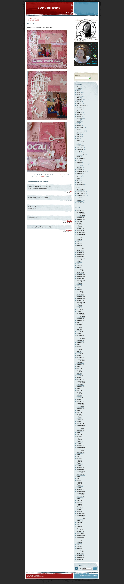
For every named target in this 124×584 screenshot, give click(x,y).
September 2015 (81, 386)
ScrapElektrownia (81, 171)
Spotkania (79, 182)
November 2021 (81, 254)
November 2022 (81, 234)
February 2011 (80, 487)
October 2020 (80, 278)
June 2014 (79, 414)
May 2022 (79, 243)
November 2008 (81, 535)
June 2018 (79, 326)
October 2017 (80, 340)
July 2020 (79, 283)
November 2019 (81, 298)
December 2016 (81, 359)
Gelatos (79, 125)
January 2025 (80, 210)
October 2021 (80, 256)
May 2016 (79, 372)
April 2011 (79, 484)
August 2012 (80, 454)
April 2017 (79, 351)
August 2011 (80, 476)
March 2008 (80, 550)
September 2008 (81, 539)
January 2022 (80, 250)
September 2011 (81, 474)
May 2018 (79, 328)
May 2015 (79, 394)
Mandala (79, 144)
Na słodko (31, 23)
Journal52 (79, 132)
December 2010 (81, 491)
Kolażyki (79, 136)
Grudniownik (80, 127)
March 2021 (80, 269)
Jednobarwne (80, 131)
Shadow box (80, 173)
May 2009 (79, 526)
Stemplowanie (80, 184)
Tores (95, 575)
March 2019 (80, 309)
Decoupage (80, 109)
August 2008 (80, 541)
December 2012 (81, 447)
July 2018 (79, 324)
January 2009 (80, 533)
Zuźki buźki (79, 202)
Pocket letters (80, 158)
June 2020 (79, 285)
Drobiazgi (79, 118)
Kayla (70, 191)
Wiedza (79, 197)
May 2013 (79, 438)
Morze (78, 151)
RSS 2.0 (42, 176)
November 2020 (81, 276)
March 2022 (80, 247)
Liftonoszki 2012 (81, 142)
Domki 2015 (80, 114)
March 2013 (80, 441)
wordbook (79, 199)
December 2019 (81, 296)
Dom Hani (79, 112)
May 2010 (79, 504)
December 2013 (81, 425)
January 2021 (80, 272)
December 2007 (81, 555)
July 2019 (79, 305)
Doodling (79, 116)
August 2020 (80, 282)
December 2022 (81, 232)
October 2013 (80, 429)
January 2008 (80, 553)
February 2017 (80, 355)
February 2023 (80, 228)
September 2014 (81, 408)
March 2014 (80, 419)
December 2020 (81, 274)
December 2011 (81, 469)
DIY (77, 110)
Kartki (78, 134)
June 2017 (79, 348)
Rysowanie (79, 167)
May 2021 (79, 265)
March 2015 (80, 397)
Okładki (79, 156)
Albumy (79, 92)
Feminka (79, 121)
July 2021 (79, 261)
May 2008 (79, 546)
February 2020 (80, 293)
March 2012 (80, 463)
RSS (79, 568)
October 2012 (80, 451)
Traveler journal (81, 191)
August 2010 (80, 498)
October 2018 (80, 318)
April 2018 (79, 329)
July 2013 (79, 434)
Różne (78, 166)
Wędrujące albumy (81, 195)
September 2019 (81, 302)
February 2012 (80, 465)
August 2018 (80, 322)
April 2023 (79, 227)
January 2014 (80, 423)
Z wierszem (80, 200)
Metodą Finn (80, 145)
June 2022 (79, 241)
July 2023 (79, 221)
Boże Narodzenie (81, 105)
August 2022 (80, 238)
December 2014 (81, 403)
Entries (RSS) (30, 576)
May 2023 (79, 225)
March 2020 (80, 291)
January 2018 (80, 335)
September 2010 (81, 496)
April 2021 (79, 267)
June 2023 (79, 223)
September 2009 (81, 519)
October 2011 (80, 473)
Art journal (79, 96)
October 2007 (80, 559)
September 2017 (81, 342)
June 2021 (79, 263)
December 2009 (81, 513)
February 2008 (80, 552)
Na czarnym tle (80, 155)
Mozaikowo (80, 153)
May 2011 (79, 482)
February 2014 (80, 421)
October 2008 (80, 537)
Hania (78, 129)
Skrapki (61, 174)
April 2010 (79, 506)
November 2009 (81, 515)
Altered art (79, 94)
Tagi (78, 188)
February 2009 (80, 531)
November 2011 (81, 471)
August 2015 (80, 388)
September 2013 (81, 430)
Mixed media (80, 149)
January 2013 (80, 445)
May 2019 (79, 307)
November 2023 (81, 216)
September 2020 (81, 280)
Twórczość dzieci (81, 193)
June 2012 (79, 458)
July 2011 (79, 478)
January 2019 (80, 313)
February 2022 (80, 249)
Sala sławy (79, 169)
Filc (77, 123)
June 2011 (79, 480)
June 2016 (79, 370)
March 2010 (80, 508)
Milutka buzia (80, 147)
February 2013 (80, 443)
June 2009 (79, 524)
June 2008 (79, 544)
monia (69, 221)
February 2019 (80, 311)
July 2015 (79, 390)
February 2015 (80, 399)
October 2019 (80, 300)
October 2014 (80, 407)
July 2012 (79, 456)
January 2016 (80, 379)
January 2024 (80, 212)
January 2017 (80, 357)
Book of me (79, 103)
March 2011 (80, 485)
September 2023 (81, 219)
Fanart (78, 120)
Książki (78, 140)
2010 (78, 87)
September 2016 (81, 364)
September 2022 (81, 236)
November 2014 (81, 405)
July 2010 (79, 500)
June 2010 (79, 502)
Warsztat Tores (49, 8)
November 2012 (81, 449)
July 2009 (79, 522)
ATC (78, 98)
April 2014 (79, 418)
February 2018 (80, 333)
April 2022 (79, 245)
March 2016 (80, 375)
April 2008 (79, 548)
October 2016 (80, 362)
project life (79, 160)
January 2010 (80, 511)
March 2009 (80, 530)
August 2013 (80, 432)
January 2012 (80, 467)
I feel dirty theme (30, 575)
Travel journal (80, 189)
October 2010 (80, 495)
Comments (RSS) (39, 576)
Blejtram (79, 101)
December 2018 (81, 315)
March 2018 (80, 331)
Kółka (78, 138)
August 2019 (80, 304)
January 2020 (80, 294)
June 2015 (79, 392)
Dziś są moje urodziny (33, 20)
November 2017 (81, 339)
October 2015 (80, 384)
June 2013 (79, 436)
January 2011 (80, 489)
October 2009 (80, 517)
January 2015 (80, 401)
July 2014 (79, 412)
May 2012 (79, 460)
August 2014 (80, 410)
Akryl (78, 90)
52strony (79, 88)
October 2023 (80, 217)
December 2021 (81, 252)
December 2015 (81, 381)
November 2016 (81, 361)
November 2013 (81, 427)
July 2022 (79, 239)
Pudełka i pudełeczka (82, 164)
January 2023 (80, 230)
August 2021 (80, 260)
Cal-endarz (79, 107)
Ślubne (78, 178)
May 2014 (79, 416)
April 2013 (79, 440)
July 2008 (79, 542)
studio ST (38, 575)
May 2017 (79, 350)
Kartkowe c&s (32, 18)
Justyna (69, 230)
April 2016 (79, 373)
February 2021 (80, 271)
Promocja (79, 162)
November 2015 (81, 383)
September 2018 (81, 320)
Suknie (78, 186)
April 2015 (79, 395)
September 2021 (81, 258)
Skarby (78, 175)
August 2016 (80, 366)
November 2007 (81, 557)
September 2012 (81, 452)
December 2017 (81, 337)
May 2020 (79, 287)
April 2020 (79, 289)
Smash (78, 180)
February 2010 (80, 509)
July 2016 (79, 368)
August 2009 (80, 520)
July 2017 (79, 346)
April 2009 (79, 528)
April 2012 (79, 462)
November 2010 (81, 493)
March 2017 (80, 353)
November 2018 (81, 317)
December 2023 (81, 214)
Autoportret (79, 99)
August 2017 (80, 344)
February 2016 (80, 377)
